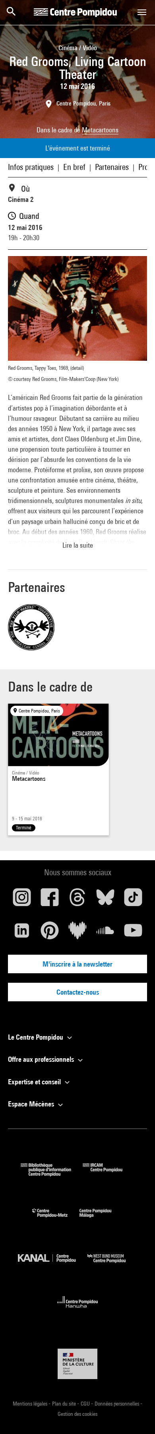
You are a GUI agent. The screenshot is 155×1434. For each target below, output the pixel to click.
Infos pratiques (31, 167)
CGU (86, 1403)
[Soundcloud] (105, 933)
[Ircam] (108, 1173)
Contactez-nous (77, 992)
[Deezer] (77, 933)
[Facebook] (50, 900)
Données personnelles (117, 1403)
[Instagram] (22, 900)
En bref (74, 167)
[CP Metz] (55, 1219)
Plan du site (64, 1403)
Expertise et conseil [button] (35, 1082)
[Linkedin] (22, 933)
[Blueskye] (105, 900)
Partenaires (112, 167)
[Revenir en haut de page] (136, 1415)
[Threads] (77, 900)
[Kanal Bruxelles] (52, 1264)
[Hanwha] (77, 1310)
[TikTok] (133, 900)
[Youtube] (133, 933)
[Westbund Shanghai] (112, 1264)
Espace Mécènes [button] (32, 1104)
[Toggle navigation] (142, 12)
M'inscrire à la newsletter (77, 964)
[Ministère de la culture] (77, 1364)
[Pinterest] (50, 933)
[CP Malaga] (101, 1219)
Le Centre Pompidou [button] (36, 1037)
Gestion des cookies (77, 1414)
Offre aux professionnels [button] (42, 1059)
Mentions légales (30, 1403)
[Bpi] (52, 1173)
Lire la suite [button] (77, 545)
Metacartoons (100, 130)
